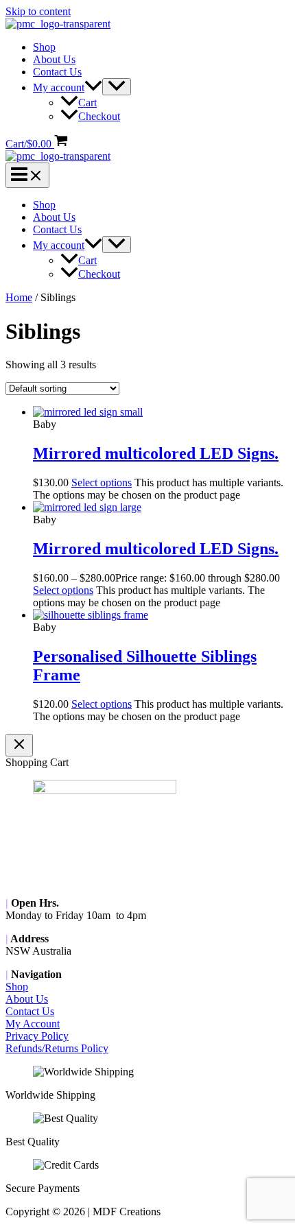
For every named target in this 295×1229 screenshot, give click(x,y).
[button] (93, 87)
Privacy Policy (37, 1036)
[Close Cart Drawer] (19, 745)
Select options (101, 482)
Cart (87, 102)
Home (18, 297)
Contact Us (57, 71)
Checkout (99, 116)
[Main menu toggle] (27, 175)
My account (58, 87)
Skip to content (38, 11)
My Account (32, 1023)
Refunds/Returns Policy (56, 1048)
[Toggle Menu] (116, 86)
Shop (44, 47)
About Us (54, 59)
